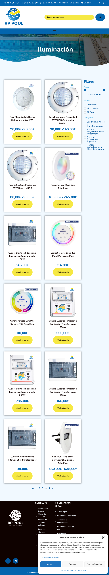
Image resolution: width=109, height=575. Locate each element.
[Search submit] (100, 17)
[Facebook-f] (8, 561)
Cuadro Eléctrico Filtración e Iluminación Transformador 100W (63, 392)
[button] (103, 537)
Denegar (73, 564)
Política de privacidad (69, 570)
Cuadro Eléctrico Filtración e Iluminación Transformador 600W (22, 392)
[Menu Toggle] (54, 31)
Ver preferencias (94, 564)
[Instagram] (103, 3)
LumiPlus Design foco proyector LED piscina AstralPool (63, 460)
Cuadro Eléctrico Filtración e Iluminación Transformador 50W (22, 256)
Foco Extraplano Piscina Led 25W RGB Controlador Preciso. (63, 120)
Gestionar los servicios (50, 557)
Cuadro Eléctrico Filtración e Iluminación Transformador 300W (63, 324)
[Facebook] (99, 3)
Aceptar (50, 564)
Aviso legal (82, 570)
